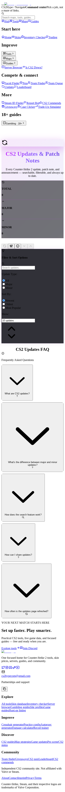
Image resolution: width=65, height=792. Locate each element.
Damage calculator (22, 727)
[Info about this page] (17, 246)
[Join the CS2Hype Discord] (10, 668)
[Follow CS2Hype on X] (3, 668)
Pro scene (52, 741)
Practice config (32, 724)
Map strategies (23, 741)
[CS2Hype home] (8, 651)
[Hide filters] (11, 246)
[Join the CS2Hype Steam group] (14, 668)
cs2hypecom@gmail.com (15, 675)
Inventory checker (37, 703)
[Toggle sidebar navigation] (2, 4)
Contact (13, 777)
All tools (6, 703)
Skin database (19, 703)
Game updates (39, 741)
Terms (38, 777)
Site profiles (37, 707)
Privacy (30, 777)
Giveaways (21, 759)
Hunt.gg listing (17, 710)
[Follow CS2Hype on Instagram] (7, 668)
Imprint (22, 777)
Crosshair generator (12, 724)
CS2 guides (8, 741)
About (5, 777)
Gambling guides (20, 707)
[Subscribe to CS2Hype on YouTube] (18, 668)
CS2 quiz (33, 759)
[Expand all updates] (24, 246)
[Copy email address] (4, 689)
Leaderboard (46, 759)
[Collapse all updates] (30, 246)
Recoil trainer (41, 727)
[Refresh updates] (4, 246)
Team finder (8, 759)
